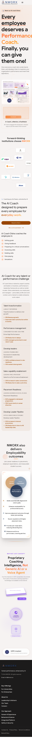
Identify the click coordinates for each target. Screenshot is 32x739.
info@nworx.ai (9, 677)
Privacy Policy (13, 730)
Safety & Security (7, 723)
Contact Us (4, 730)
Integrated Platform (8, 720)
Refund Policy (5, 733)
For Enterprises (6, 692)
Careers (4, 706)
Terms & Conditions (24, 730)
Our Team (4, 703)
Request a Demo (16, 222)
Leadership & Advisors (9, 700)
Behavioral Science (7, 717)
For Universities (6, 689)
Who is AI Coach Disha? (16, 228)
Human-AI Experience (8, 714)
